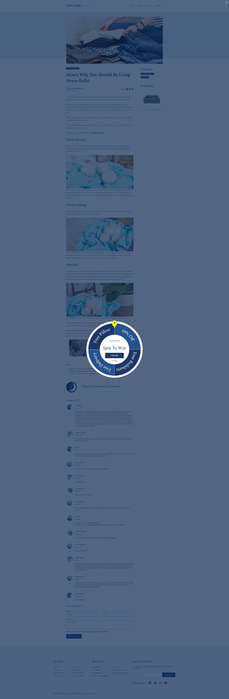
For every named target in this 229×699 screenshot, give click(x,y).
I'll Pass (114, 361)
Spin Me (114, 355)
